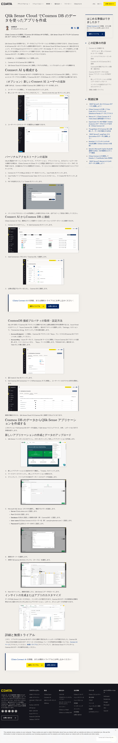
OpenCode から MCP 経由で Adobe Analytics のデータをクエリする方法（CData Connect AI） (100, 124)
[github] (12, 711)
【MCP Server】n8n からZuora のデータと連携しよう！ (101, 105)
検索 (98, 4)
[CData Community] (16, 711)
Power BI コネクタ (34, 716)
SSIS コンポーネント (50, 700)
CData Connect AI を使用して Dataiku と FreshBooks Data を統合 (100, 157)
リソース (91, 703)
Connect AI (47, 697)
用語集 (91, 709)
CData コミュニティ (95, 694)
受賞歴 (76, 703)
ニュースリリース (79, 697)
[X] (6, 711)
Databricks (107, 699)
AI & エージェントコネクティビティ (65, 703)
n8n (105, 708)
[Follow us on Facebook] (72, 28)
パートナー (62, 707)
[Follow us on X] (75, 28)
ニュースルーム (78, 700)
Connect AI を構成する (96, 48)
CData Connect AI (20, 300)
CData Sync (47, 694)
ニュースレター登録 (94, 706)
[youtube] (9, 711)
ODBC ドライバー (34, 694)
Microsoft (106, 705)
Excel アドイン (33, 713)
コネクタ (61, 694)
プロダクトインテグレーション (65, 698)
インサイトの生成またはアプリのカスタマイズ (101, 86)
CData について (78, 694)
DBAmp (46, 703)
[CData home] (8, 3)
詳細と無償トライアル (96, 90)
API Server (32, 708)
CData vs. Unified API (65, 712)
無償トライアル (32, 645)
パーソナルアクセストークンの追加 (101, 58)
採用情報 (76, 712)
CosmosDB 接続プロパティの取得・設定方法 (101, 68)
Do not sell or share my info (106, 737)
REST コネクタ (33, 711)
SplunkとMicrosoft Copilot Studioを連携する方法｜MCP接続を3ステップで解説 (101, 151)
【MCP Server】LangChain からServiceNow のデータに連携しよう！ (99, 136)
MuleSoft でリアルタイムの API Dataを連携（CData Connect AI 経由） (100, 144)
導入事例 (91, 697)
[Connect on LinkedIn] (78, 28)
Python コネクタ (34, 705)
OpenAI (106, 711)
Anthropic (107, 696)
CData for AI (77, 4)
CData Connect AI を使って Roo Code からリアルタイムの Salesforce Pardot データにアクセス (101, 111)
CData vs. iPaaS (64, 710)
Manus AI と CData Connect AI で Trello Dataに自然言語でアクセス (100, 118)
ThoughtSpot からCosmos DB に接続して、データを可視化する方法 (100, 130)
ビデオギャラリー (94, 712)
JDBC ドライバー (34, 697)
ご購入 (94, 4)
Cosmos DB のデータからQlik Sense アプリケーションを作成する (100, 74)
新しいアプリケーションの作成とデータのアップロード (101, 80)
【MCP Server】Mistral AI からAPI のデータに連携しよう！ (100, 162)
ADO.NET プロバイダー (35, 701)
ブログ (91, 700)
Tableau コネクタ (34, 719)
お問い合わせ (109, 4)
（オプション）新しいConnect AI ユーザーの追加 (101, 52)
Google (106, 702)
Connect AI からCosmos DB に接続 (101, 63)
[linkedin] (2, 711)
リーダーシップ (78, 706)
